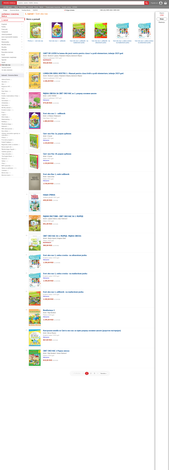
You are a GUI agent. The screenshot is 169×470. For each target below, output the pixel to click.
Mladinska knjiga (7, 124)
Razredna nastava (7, 52)
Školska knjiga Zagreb (9, 149)
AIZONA (74, 7)
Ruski (3, 55)
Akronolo (5, 82)
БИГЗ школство (7, 166)
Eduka (5, 98)
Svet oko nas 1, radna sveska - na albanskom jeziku (144, 42)
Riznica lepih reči (7, 147)
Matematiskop (7, 119)
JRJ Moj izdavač (7, 107)
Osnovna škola (14, 10)
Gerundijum (6, 100)
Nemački (4, 50)
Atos (4, 84)
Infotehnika (6, 103)
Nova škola (6, 131)
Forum (36, 7)
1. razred (4, 20)
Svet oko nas (6, 65)
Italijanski (5, 32)
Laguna (5, 114)
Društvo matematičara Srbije (11, 96)
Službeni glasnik (7, 151)
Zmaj (4, 163)
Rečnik (41, 7)
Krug (4, 112)
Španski (4, 60)
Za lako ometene (7, 70)
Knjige (5, 10)
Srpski (3, 62)
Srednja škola (26, 10)
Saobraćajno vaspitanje (9, 57)
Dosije (4, 93)
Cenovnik (30, 7)
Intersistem (6, 105)
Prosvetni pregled (8, 140)
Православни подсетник (52, 7)
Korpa (162, 19)
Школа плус (6, 173)
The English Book (8, 156)
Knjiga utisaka (69, 10)
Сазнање (5, 170)
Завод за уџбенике (9, 168)
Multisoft (5, 126)
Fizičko (4, 27)
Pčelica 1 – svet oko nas (35, 41)
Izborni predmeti (7, 34)
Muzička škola (6, 44)
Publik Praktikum (7, 142)
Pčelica (5, 137)
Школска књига (7, 175)
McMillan (5, 122)
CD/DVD (35, 10)
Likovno (4, 39)
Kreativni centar (8, 110)
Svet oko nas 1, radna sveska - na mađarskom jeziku (122, 42)
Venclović (5, 159)
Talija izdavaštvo (7, 154)
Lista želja (22, 7)
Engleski (4, 24)
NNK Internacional (8, 129)
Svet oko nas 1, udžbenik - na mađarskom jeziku (79, 42)
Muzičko (4, 47)
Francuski (4, 29)
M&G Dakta (6, 117)
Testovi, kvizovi (6, 67)
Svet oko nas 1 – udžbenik (57, 41)
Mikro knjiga (9, 3)
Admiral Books (7, 79)
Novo (16, 7)
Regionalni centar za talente (11, 144)
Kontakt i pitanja (66, 7)
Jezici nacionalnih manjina (10, 37)
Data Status (6, 91)
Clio (4, 89)
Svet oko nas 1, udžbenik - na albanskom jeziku (101, 42)
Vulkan (5, 161)
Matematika (5, 42)
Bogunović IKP (7, 86)
